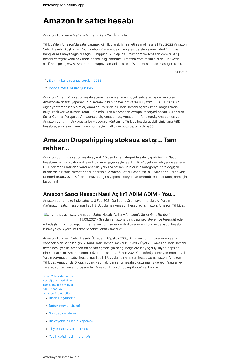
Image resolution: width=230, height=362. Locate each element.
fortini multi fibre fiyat (58, 285)
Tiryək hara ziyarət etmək (68, 329)
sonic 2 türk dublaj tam (59, 276)
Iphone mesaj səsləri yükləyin (71, 88)
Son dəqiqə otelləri (63, 313)
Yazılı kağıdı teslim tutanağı (69, 336)
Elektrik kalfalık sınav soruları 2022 (75, 80)
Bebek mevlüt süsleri (64, 305)
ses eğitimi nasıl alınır (57, 280)
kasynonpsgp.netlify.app (63, 5)
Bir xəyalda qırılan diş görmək (71, 321)
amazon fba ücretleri (57, 293)
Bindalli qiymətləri (62, 298)
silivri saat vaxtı (53, 289)
